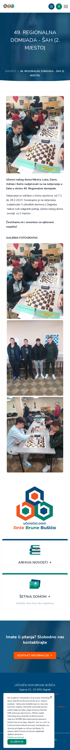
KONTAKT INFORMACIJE (33, 655)
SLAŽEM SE (16, 741)
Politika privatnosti (15, 737)
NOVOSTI (10, 71)
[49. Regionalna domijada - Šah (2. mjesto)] (35, 281)
